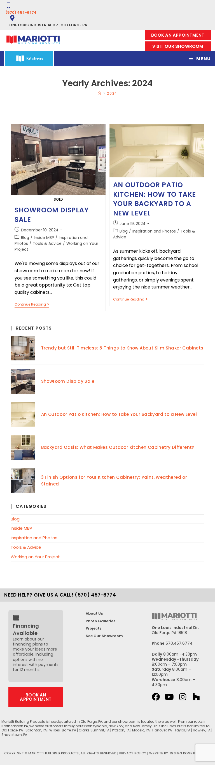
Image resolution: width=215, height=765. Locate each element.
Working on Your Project (35, 557)
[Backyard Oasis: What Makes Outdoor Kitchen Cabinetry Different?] (23, 447)
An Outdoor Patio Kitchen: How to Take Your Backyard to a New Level (154, 199)
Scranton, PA (36, 730)
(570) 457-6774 (21, 12)
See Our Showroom (104, 636)
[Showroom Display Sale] (23, 381)
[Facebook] (156, 697)
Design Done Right (186, 753)
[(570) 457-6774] (8, 5)
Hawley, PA (202, 730)
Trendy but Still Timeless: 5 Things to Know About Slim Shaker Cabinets (122, 348)
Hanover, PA (162, 730)
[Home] (100, 93)
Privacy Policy (132, 753)
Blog (25, 237)
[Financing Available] (16, 617)
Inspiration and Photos (154, 231)
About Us (94, 613)
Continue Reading (32, 304)
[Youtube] (169, 697)
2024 (112, 93)
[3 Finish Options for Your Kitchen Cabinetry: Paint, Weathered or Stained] (23, 480)
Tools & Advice (47, 243)
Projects (93, 628)
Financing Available (26, 629)
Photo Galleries (100, 621)
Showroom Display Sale (67, 381)
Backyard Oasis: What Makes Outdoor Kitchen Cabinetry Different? (117, 447)
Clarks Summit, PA (94, 730)
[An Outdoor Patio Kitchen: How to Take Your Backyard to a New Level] (23, 414)
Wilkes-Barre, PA (62, 730)
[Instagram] (183, 697)
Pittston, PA (121, 730)
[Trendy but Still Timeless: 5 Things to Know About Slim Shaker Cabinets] (23, 348)
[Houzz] (196, 697)
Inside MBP (44, 237)
